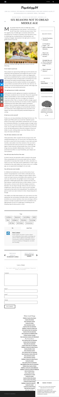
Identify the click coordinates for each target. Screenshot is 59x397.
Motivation (23, 220)
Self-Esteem (20, 223)
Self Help (11, 223)
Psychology (25, 17)
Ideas (7, 220)
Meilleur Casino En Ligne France (29, 347)
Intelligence (15, 220)
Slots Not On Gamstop (29, 343)
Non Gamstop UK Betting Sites (29, 333)
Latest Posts (29, 228)
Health (34, 217)
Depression (17, 217)
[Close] (38, 383)
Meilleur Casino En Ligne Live (29, 328)
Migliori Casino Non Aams (29, 318)
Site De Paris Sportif (29, 388)
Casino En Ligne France (29, 381)
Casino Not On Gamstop (29, 342)
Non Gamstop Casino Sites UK (29, 354)
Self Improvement (32, 17)
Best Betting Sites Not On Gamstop (29, 364)
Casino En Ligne (30, 323)
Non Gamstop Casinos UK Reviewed (29, 336)
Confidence (9, 217)
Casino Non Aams (29, 319)
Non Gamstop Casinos (29, 357)
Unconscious (29, 223)
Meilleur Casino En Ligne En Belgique (29, 369)
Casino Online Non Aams (29, 378)
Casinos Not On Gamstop (29, 326)
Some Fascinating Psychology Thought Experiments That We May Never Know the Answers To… (47, 111)
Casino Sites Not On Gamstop (29, 345)
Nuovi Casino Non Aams (29, 379)
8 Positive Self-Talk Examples (29, 255)
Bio (12, 228)
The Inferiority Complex (12, 255)
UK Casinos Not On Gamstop (29, 330)
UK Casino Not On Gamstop (29, 362)
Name (6, 288)
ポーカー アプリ (29, 390)
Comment (6, 273)
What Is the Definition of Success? (46, 54)
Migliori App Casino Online (29, 366)
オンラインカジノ (29, 338)
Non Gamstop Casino (29, 321)
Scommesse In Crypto (29, 374)
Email (6, 294)
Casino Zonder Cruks (29, 348)
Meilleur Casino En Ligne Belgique (29, 367)
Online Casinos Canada (29, 335)
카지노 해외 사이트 (29, 372)
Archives (43, 81)
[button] (1, 81)
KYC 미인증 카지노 (29, 371)
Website (6, 300)
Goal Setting (26, 217)
